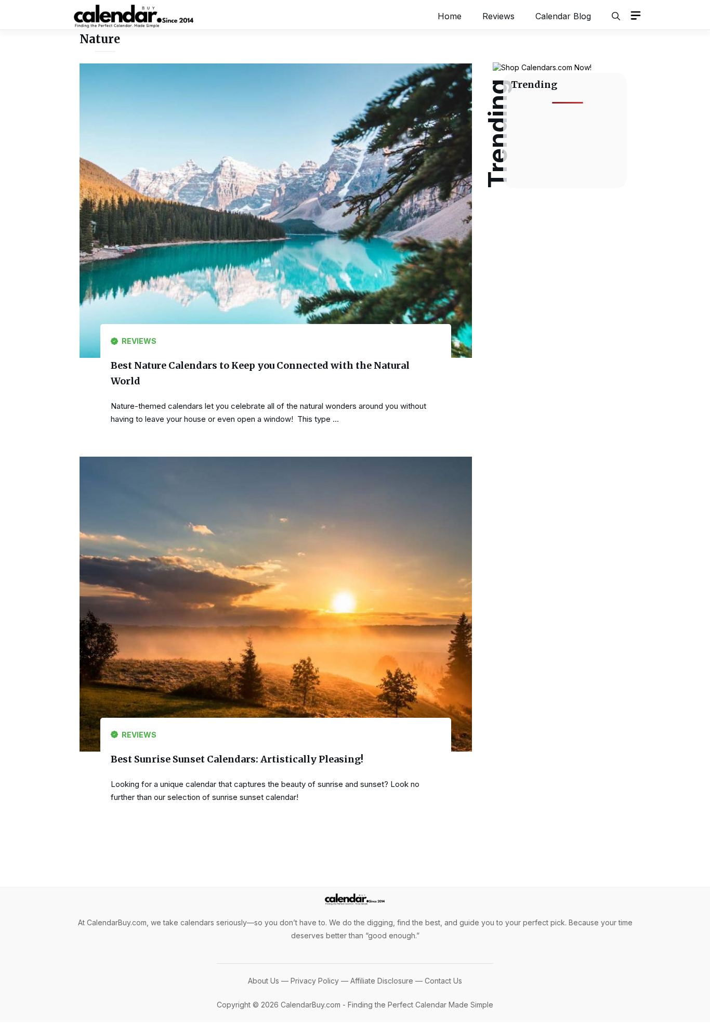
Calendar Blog (563, 16)
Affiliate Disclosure (381, 980)
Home (450, 16)
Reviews (498, 16)
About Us (263, 980)
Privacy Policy (315, 980)
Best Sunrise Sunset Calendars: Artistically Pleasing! (237, 759)
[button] (616, 16)
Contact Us (443, 980)
